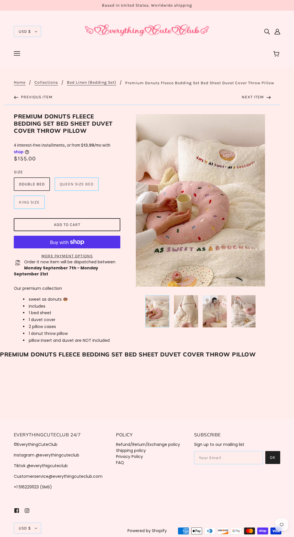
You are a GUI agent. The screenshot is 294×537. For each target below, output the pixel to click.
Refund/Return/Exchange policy (148, 444)
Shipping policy (131, 450)
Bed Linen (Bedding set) (91, 82)
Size (18, 172)
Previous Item (36, 97)
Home (20, 82)
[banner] (147, 31)
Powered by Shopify (147, 531)
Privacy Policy (129, 456)
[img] (267, 31)
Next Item (253, 97)
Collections (46, 82)
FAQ (120, 462)
